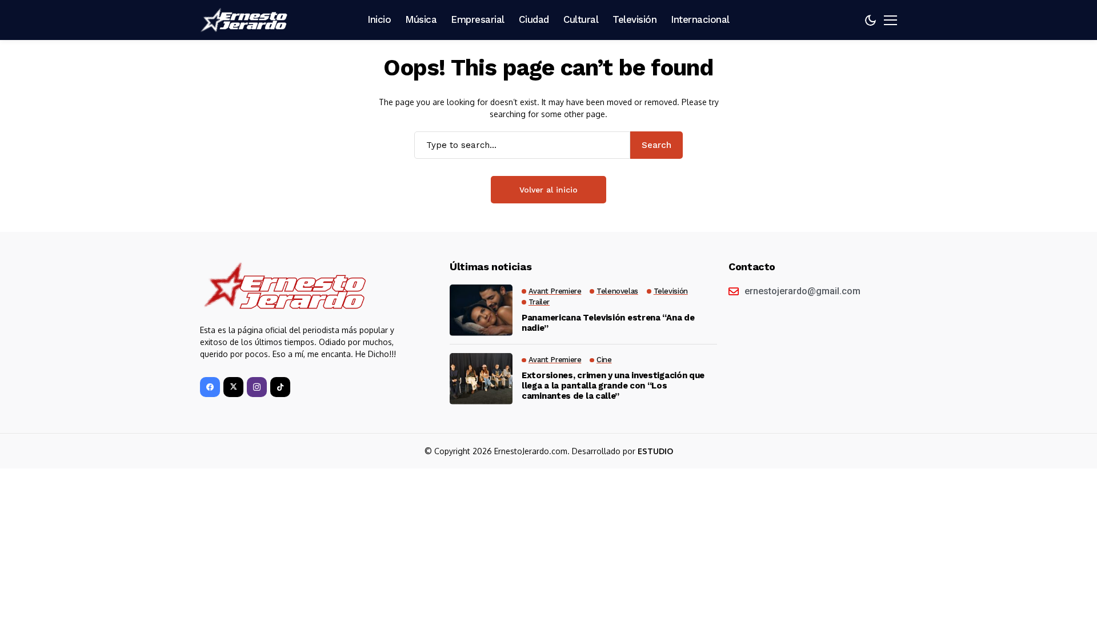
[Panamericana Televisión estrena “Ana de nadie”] (481, 310)
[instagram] (257, 387)
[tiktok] (280, 387)
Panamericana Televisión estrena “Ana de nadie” (608, 322)
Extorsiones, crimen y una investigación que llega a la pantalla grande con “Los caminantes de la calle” (613, 385)
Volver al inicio (548, 189)
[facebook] (210, 387)
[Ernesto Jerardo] (245, 20)
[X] (233, 387)
